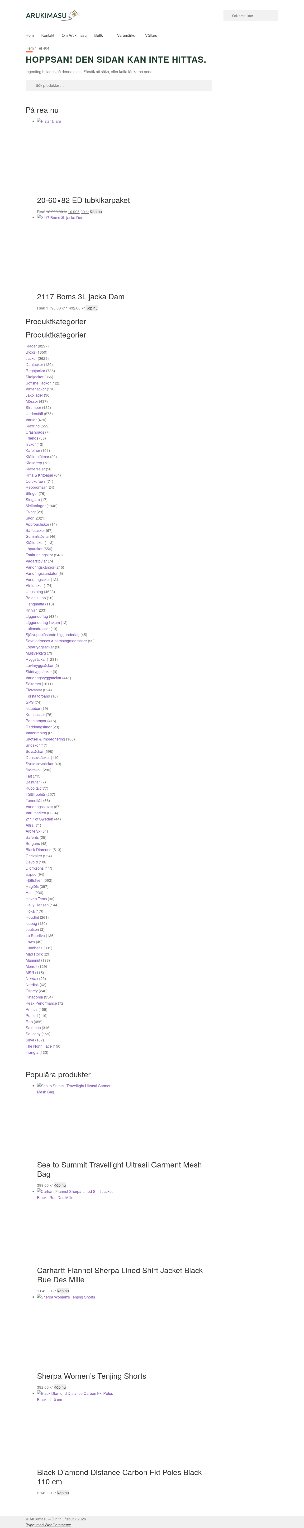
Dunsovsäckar (38, 757)
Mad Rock (34, 954)
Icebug (31, 923)
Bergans (33, 843)
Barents (32, 837)
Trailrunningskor (39, 555)
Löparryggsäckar (40, 647)
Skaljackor (34, 377)
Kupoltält (33, 788)
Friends (32, 438)
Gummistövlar (37, 536)
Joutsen (32, 929)
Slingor (32, 493)
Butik (98, 35)
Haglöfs (32, 886)
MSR (30, 972)
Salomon (33, 1027)
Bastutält (33, 782)
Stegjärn (33, 499)
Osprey (32, 991)
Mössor (32, 401)
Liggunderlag (37, 616)
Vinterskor (34, 585)
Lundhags (34, 948)
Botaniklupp (36, 597)
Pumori (32, 1015)
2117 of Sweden (39, 819)
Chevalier (34, 855)
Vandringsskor (38, 579)
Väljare (151, 35)
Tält (29, 776)
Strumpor (33, 407)
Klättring (33, 426)
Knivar (31, 610)
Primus (32, 1009)
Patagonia (34, 997)
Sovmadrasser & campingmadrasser (56, 640)
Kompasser (35, 714)
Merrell (31, 966)
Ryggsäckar (36, 659)
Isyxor (31, 444)
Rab (29, 1021)
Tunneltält (34, 800)
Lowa (30, 941)
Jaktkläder (34, 395)
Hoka (30, 911)
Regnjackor (35, 370)
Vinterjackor (36, 389)
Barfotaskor (35, 530)
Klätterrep (34, 462)
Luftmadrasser (38, 628)
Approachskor (37, 524)
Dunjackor (34, 364)
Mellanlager (36, 505)
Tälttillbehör (35, 794)
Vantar (31, 419)
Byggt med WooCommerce (48, 1525)
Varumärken (127, 35)
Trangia (32, 1052)
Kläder (31, 346)
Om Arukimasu (74, 35)
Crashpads (35, 432)
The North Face (39, 1046)
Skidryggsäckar (39, 671)
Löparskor (34, 548)
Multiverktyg (36, 653)
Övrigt (31, 512)
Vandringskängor (40, 567)
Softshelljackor (38, 383)
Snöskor (33, 745)
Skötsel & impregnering (45, 739)
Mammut (33, 960)
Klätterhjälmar (37, 456)
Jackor (31, 358)
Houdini (32, 917)
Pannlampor (36, 720)
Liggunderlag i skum (43, 622)
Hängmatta (35, 604)
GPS (30, 702)
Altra (29, 825)
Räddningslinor (39, 727)
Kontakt (47, 35)
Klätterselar (35, 469)
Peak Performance (41, 1003)
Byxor (30, 352)
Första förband (38, 696)
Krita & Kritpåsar (39, 475)
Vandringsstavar (39, 806)
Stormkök (34, 770)
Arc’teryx (33, 831)
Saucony (33, 1033)
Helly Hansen (37, 905)
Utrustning (34, 591)
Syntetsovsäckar (39, 763)
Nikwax (32, 978)
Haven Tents (36, 898)
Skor (29, 518)
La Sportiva (35, 935)
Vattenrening (36, 733)
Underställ (34, 413)
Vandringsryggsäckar (43, 677)
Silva (30, 1040)
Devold (32, 862)
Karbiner (33, 450)
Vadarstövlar (36, 561)
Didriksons (35, 868)
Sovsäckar (34, 751)
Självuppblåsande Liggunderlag (53, 634)
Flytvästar (34, 690)
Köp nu (96, 211)
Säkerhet (33, 683)
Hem (30, 35)
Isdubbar (33, 708)
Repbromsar (36, 487)
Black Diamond (39, 849)
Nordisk (32, 984)
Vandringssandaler (41, 573)
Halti (29, 892)
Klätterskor (35, 542)
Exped (31, 874)
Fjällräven (34, 880)
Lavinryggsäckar (39, 665)
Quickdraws (36, 481)
